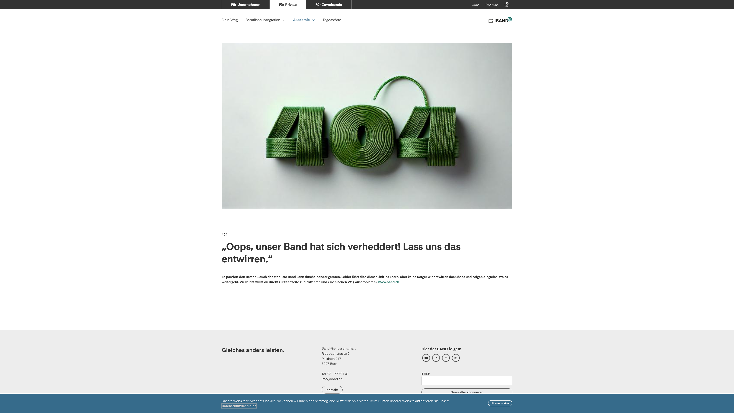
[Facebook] (446, 358)
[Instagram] (456, 358)
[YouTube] (426, 358)
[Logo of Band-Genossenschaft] (500, 20)
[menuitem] (246, 4)
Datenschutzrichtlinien (239, 406)
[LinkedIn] (436, 358)
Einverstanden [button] (500, 403)
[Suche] (507, 4)
